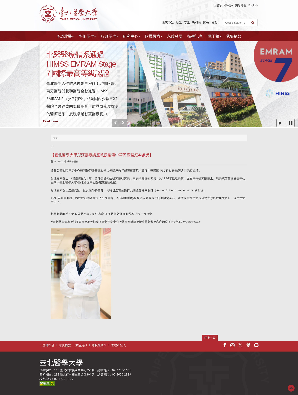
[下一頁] (123, 123)
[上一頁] (115, 123)
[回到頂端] (291, 388)
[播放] (280, 123)
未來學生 (168, 22)
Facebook (224, 345)
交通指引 (48, 345)
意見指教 (65, 345)
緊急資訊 (81, 345)
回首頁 (218, 5)
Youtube (256, 345)
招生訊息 (195, 36)
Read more (50, 121)
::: (52, 146)
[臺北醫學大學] (68, 14)
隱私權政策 (99, 345)
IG (232, 345)
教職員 (196, 22)
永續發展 (174, 36)
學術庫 (228, 5)
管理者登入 (118, 345)
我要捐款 (233, 36)
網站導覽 (241, 5)
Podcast (248, 345)
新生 (179, 22)
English (253, 5)
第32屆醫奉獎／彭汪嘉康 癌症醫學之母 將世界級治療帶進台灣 (111, 214)
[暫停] (291, 123)
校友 (214, 22)
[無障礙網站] (47, 383)
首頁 (55, 137)
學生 (187, 22)
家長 (206, 22)
